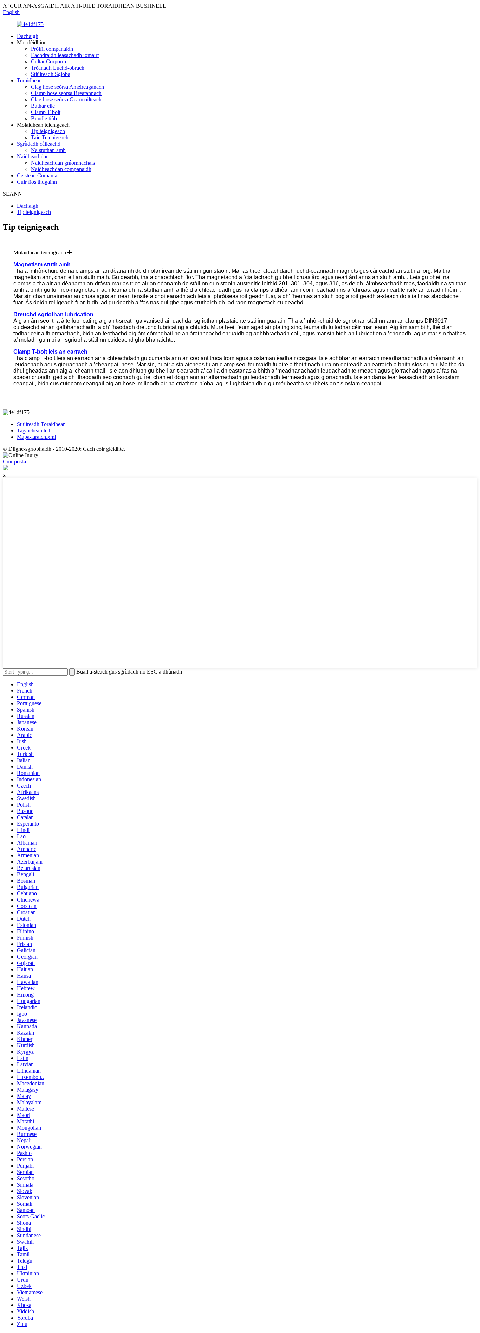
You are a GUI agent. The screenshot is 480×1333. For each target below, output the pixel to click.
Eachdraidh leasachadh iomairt (65, 55)
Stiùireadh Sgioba (50, 74)
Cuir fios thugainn (37, 182)
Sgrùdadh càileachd (38, 144)
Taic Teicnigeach (50, 137)
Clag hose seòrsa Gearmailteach (66, 99)
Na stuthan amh (48, 150)
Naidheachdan (33, 156)
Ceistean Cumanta (37, 175)
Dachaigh (27, 36)
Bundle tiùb (44, 118)
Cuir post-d (15, 462)
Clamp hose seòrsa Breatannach (66, 93)
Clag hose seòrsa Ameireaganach (67, 87)
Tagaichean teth (34, 431)
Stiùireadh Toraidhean (41, 424)
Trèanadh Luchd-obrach (57, 68)
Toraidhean (29, 80)
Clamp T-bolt (45, 112)
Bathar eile (43, 106)
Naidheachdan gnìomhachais (63, 163)
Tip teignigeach (48, 131)
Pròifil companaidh (52, 49)
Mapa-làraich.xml (36, 437)
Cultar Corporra (48, 61)
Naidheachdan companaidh (61, 169)
